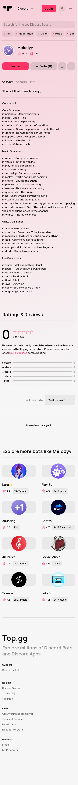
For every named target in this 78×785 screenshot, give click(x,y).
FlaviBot (48, 485)
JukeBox (48, 593)
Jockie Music (51, 557)
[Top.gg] (8, 8)
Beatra (47, 521)
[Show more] (71, 66)
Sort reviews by (34, 400)
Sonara (7, 593)
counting (9, 521)
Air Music (8, 557)
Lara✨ (7, 485)
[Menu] (71, 8)
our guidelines (18, 353)
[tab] (7, 82)
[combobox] (60, 400)
